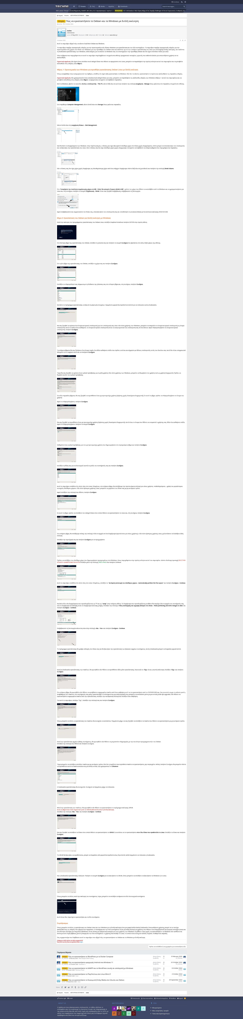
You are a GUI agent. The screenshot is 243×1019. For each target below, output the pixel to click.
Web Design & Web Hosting (86, 958)
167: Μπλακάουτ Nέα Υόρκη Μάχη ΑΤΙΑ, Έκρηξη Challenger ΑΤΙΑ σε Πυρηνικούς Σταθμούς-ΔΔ (91, 11)
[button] (87, 6)
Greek (71, 998)
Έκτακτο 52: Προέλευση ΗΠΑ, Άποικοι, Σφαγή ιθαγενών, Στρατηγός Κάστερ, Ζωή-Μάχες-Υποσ (163, 11)
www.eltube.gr (113, 35)
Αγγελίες (111, 6)
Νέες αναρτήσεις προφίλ (160, 1011)
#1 (185, 40)
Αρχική (74, 6)
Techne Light (62, 998)
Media (103, 6)
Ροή (93, 6)
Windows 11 (82, 964)
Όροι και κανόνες (148, 998)
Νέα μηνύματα (156, 1008)
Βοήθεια (173, 998)
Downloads (124, 6)
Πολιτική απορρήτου (162, 998)
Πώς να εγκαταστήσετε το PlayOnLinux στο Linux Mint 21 (89, 974)
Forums (83, 6)
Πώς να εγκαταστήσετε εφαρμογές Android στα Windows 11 (90, 962)
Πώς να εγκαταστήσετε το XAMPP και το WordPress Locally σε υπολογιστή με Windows (100, 968)
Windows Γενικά (80, 970)
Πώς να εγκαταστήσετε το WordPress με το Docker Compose (90, 956)
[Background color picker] (182, 2)
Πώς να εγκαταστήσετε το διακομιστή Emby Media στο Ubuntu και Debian (96, 980)
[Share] (182, 40)
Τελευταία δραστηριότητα (161, 1014)
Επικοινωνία (136, 998)
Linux (77, 976)
